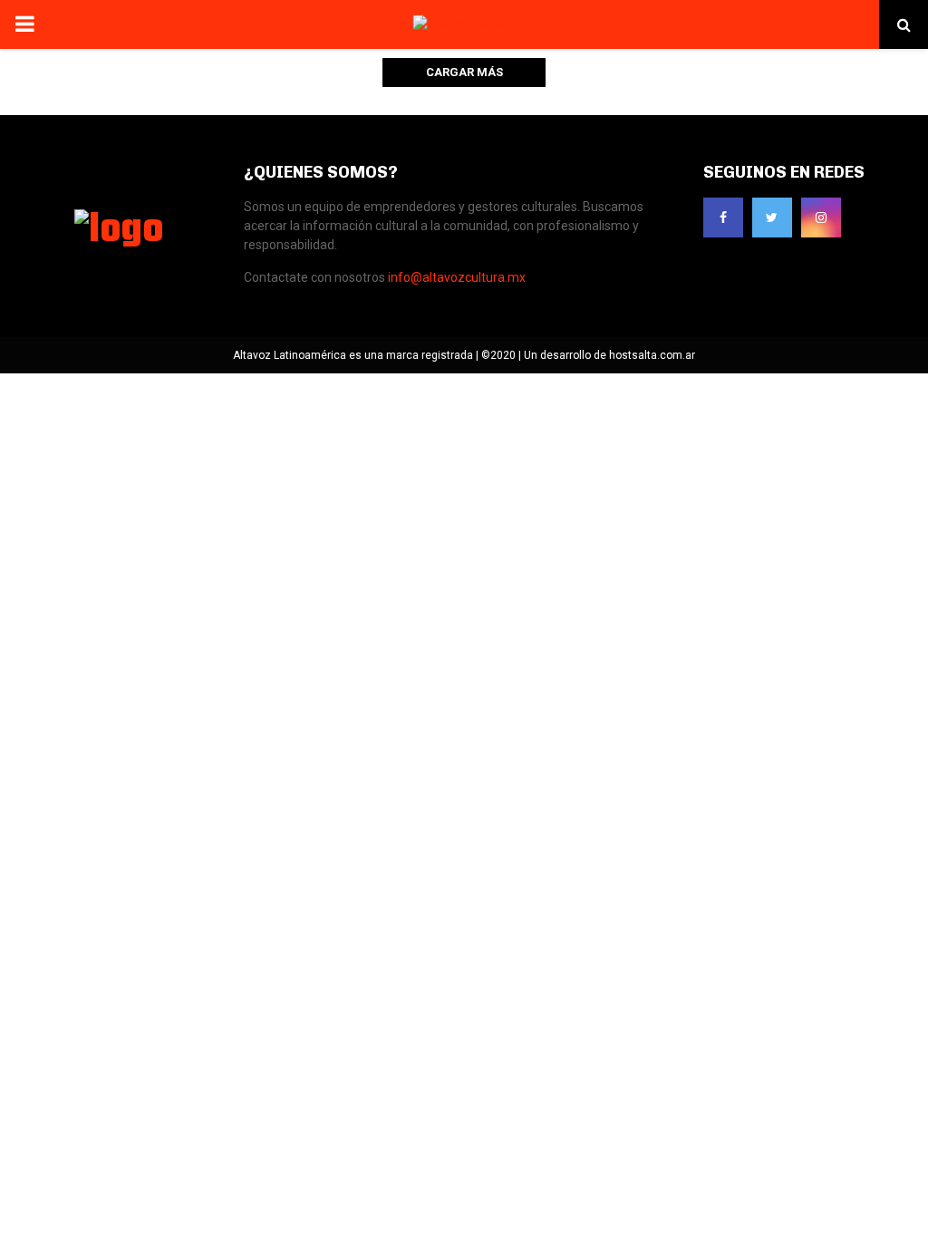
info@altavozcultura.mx (457, 277)
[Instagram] (821, 217)
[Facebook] (723, 217)
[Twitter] (772, 217)
